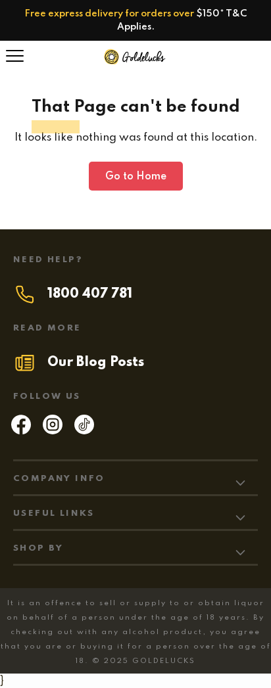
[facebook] (21, 431)
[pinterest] (84, 431)
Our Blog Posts (95, 362)
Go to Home (135, 177)
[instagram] (52, 431)
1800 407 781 (89, 294)
